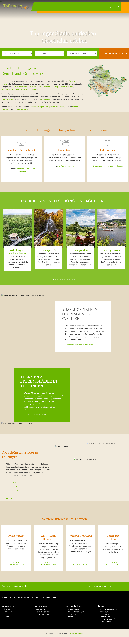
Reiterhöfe (69, 86)
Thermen (4, 109)
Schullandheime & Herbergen (12, 89)
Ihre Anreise (72, 614)
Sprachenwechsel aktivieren (99, 586)
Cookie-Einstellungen (76, 633)
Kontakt (6, 617)
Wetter (70, 617)
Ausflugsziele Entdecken (80, 344)
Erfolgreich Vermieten (43, 614)
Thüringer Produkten (21, 109)
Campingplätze (59, 86)
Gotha (12, 495)
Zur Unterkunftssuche (65, 166)
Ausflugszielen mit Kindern (54, 106)
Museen (75, 106)
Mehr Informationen (16, 563)
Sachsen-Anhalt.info (107, 619)
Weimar (12, 487)
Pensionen (23, 86)
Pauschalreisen (7, 99)
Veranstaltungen (37, 106)
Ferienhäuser (48, 86)
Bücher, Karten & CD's (76, 612)
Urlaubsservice (73, 609)
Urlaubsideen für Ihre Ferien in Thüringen (108, 166)
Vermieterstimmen (42, 612)
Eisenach (13, 491)
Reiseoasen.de (105, 622)
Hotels (16, 86)
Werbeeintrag (40, 609)
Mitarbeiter (7, 612)
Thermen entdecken (36, 414)
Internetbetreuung (10, 614)
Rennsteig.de (104, 617)
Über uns (7, 609)
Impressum (103, 612)
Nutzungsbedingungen (108, 609)
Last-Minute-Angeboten (26, 170)
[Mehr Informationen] (16, 530)
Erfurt (12, 483)
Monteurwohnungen (31, 89)
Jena (11, 499)
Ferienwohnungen (34, 86)
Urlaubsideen (46, 99)
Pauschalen (19, 168)
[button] (53, 279)
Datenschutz (104, 614)
